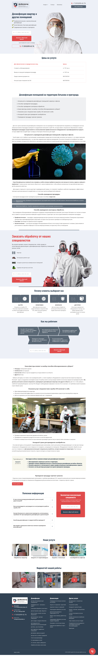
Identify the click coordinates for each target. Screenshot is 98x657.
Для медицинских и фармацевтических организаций (38, 624)
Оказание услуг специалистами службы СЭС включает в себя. (36, 112)
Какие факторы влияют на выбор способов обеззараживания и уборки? (39, 109)
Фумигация (71, 628)
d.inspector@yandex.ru (19, 619)
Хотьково (16, 605)
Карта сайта (17, 652)
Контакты (59, 4)
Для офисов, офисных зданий (38, 633)
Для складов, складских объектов (38, 620)
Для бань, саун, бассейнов (37, 627)
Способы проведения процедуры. (28, 104)
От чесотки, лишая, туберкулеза (38, 642)
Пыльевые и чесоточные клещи (57, 623)
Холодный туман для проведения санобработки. (32, 114)
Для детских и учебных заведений (39, 635)
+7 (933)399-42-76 (79, 3)
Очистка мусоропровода (36, 637)
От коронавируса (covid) (36, 640)
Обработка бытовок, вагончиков (38, 645)
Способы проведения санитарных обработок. (31, 106)
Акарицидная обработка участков (58, 609)
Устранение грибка (73, 604)
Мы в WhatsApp (79, 6)
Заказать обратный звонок (21, 38)
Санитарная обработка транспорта (39, 608)
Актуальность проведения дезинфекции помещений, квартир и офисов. (39, 101)
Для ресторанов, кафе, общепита (38, 610)
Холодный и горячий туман (75, 607)
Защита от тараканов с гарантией (58, 604)
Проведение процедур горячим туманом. (30, 117)
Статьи (52, 4)
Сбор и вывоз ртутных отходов (76, 620)
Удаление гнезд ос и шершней (57, 607)
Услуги (45, 4)
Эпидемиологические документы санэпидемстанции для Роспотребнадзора (76, 625)
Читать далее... (17, 484)
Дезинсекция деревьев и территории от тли (56, 612)
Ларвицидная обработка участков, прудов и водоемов (58, 620)
